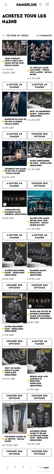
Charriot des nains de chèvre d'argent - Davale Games (15, 171)
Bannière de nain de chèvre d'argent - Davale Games (15, 121)
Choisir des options (40, 135)
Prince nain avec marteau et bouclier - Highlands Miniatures (39, 381)
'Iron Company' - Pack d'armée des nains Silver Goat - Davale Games (15, 62)
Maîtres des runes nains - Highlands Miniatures (14, 272)
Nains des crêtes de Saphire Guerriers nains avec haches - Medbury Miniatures (41, 314)
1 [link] (7, 466)
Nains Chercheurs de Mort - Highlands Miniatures (41, 163)
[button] (6, 4)
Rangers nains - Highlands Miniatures (38, 272)
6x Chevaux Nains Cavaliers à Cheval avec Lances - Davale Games (41, 71)
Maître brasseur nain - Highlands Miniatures (14, 329)
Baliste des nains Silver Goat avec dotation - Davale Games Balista (39, 221)
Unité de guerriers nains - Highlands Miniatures (40, 113)
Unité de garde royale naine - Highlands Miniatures (12, 371)
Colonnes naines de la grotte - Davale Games (15, 439)
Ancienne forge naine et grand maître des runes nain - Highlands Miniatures (39, 435)
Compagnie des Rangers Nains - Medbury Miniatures (16, 212)
